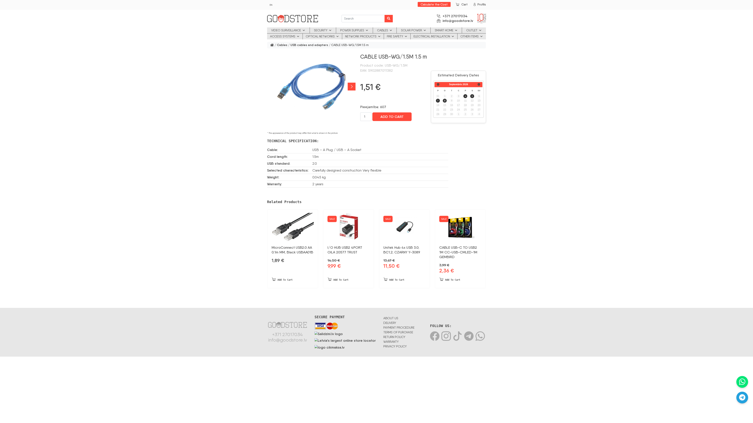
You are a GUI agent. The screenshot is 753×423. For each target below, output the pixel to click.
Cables (382, 30)
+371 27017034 (455, 16)
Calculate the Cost (434, 4)
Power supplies (352, 30)
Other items (469, 36)
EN (271, 5)
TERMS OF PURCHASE (398, 332)
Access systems (282, 36)
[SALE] (348, 225)
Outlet (471, 30)
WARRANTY (391, 341)
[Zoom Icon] (311, 86)
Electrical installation (432, 36)
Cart (464, 4)
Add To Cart (392, 117)
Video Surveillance (286, 30)
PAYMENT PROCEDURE (399, 327)
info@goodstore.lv (458, 21)
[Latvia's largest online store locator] (345, 340)
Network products (360, 36)
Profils (481, 4)
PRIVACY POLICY (395, 346)
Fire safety (395, 36)
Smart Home (444, 30)
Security (320, 30)
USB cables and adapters (309, 45)
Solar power (411, 30)
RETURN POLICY (394, 337)
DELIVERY (389, 323)
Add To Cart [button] (285, 279)
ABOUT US (390, 318)
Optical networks (320, 36)
